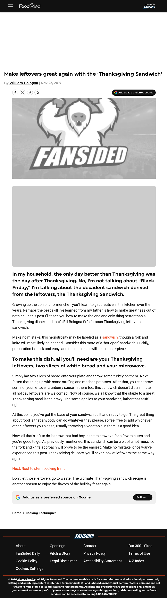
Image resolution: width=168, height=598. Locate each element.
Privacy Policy (94, 553)
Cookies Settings (29, 568)
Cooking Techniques (41, 513)
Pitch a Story (60, 553)
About (21, 546)
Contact (89, 546)
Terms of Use (139, 553)
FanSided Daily (28, 553)
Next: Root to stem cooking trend (39, 468)
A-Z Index (136, 561)
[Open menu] (10, 6)
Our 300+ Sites (140, 546)
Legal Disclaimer (63, 561)
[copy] (37, 92)
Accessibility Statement (102, 561)
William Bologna (23, 83)
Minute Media (26, 579)
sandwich (110, 337)
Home (16, 513)
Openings (57, 546)
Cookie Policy (26, 561)
